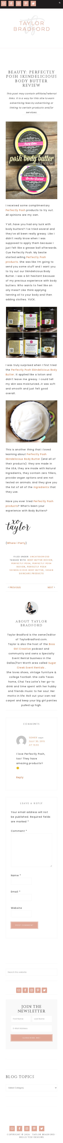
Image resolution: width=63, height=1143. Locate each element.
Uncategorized (40, 556)
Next (50, 587)
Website (16, 908)
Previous (15, 587)
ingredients (41, 487)
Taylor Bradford (32, 25)
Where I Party (16, 543)
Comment (19, 831)
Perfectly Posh (16, 210)
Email (15, 891)
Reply (20, 777)
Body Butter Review (40, 560)
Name (16, 875)
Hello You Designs (31, 1137)
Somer (33, 737)
